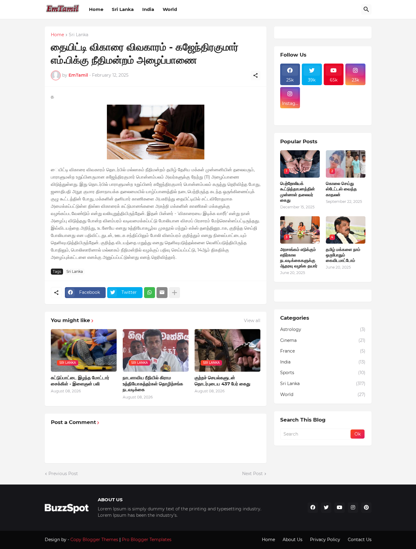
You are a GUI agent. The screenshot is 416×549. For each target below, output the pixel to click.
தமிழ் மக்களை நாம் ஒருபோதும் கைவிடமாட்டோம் (343, 255)
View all (252, 320)
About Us (292, 539)
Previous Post (63, 473)
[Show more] (174, 292)
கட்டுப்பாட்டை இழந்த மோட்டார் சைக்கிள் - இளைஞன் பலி (80, 381)
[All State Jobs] (290, 117)
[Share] (255, 75)
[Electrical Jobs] (290, 112)
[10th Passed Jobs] (334, 112)
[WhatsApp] (149, 292)
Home (96, 9)
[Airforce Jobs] (312, 98)
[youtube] (339, 507)
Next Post (252, 473)
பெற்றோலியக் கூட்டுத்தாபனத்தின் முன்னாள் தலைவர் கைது (297, 192)
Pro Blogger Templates (146, 539)
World (170, 9)
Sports (322, 372)
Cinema (322, 340)
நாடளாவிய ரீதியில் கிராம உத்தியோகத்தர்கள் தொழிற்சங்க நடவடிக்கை (153, 383)
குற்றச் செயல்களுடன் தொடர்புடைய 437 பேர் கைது (222, 381)
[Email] (162, 292)
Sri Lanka (123, 9)
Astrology (322, 329)
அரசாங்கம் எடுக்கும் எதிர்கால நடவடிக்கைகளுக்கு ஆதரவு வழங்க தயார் (298, 258)
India (148, 9)
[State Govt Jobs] (355, 112)
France (322, 351)
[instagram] (353, 507)
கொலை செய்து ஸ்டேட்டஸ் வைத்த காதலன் (341, 189)
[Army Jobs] (355, 98)
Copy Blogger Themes (94, 539)
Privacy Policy (325, 539)
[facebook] (313, 507)
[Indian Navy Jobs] (334, 98)
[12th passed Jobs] (312, 112)
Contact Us (360, 539)
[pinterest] (366, 507)
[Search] (366, 9)
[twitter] (326, 507)
